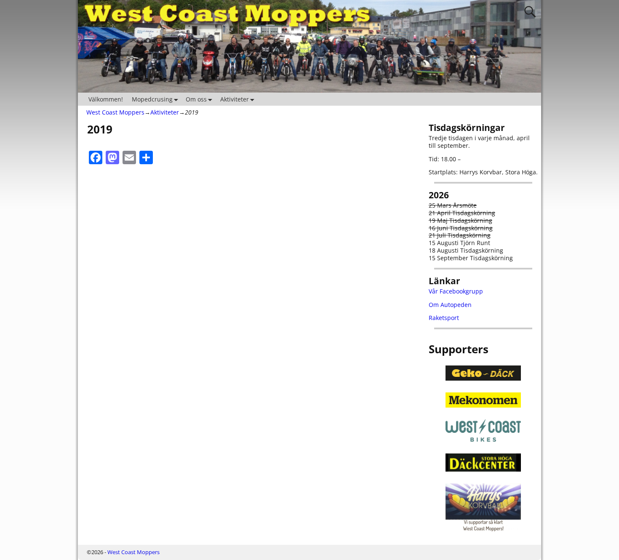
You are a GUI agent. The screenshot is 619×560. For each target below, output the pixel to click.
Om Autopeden (450, 305)
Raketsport (444, 318)
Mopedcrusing (152, 99)
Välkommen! (105, 99)
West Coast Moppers (115, 112)
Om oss (196, 99)
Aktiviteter (234, 99)
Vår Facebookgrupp (456, 291)
